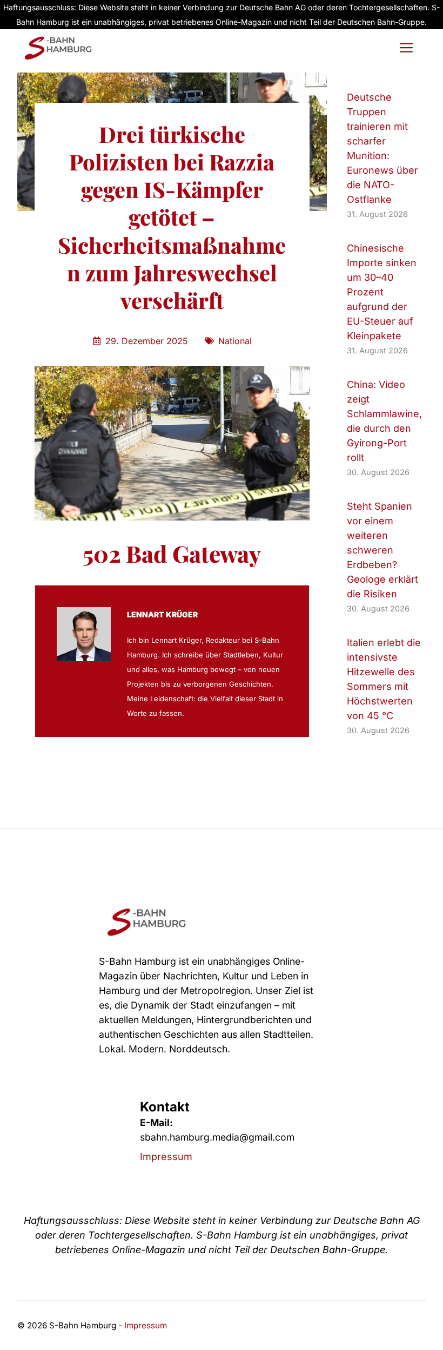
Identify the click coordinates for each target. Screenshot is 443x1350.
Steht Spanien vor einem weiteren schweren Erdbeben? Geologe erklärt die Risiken (382, 550)
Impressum (166, 1156)
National (235, 340)
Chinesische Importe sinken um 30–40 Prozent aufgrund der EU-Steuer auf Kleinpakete (382, 291)
